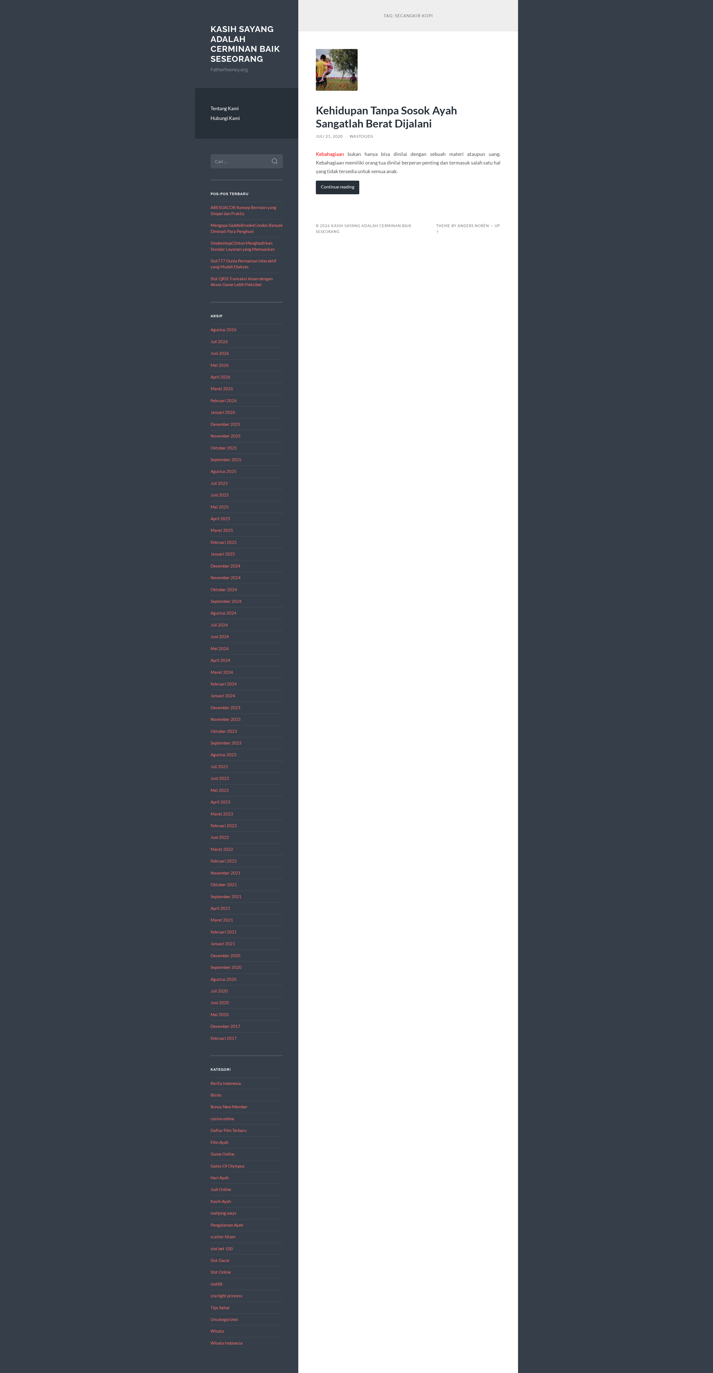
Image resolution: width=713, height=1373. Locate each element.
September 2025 (226, 459)
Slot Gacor (220, 1260)
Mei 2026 (220, 365)
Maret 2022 (222, 849)
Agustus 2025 (223, 471)
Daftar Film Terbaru (228, 1130)
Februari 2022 (224, 860)
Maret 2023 (222, 813)
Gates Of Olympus (228, 1165)
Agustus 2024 (223, 612)
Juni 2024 (220, 636)
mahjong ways (223, 1212)
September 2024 (226, 601)
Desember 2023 (225, 707)
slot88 (217, 1283)
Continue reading (337, 186)
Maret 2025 (222, 530)
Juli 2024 (219, 624)
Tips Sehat (220, 1307)
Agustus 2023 (223, 754)
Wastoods (361, 136)
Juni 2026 (220, 353)
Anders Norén (473, 225)
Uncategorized (224, 1319)
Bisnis (216, 1094)
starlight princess (227, 1295)
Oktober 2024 (224, 589)
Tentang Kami (225, 108)
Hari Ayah (220, 1177)
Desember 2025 (225, 424)
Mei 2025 (220, 506)
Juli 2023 (219, 766)
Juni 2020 (220, 1002)
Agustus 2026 (223, 329)
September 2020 (226, 967)
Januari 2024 (223, 695)
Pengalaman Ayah (227, 1224)
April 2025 (220, 518)
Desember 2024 (225, 565)
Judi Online (221, 1189)
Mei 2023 (220, 790)
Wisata (217, 1330)
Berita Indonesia (226, 1083)
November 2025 (226, 435)
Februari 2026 (224, 400)
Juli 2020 (219, 990)
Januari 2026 (223, 412)
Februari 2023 (224, 825)
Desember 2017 (225, 1026)
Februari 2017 (224, 1038)
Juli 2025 (219, 483)
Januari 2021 (223, 943)
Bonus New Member (229, 1106)
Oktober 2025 (224, 447)
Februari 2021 (224, 931)
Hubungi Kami (225, 118)
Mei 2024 (220, 648)
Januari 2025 (223, 553)
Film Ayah (219, 1142)
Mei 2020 (220, 1014)
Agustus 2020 (223, 979)
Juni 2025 (220, 494)
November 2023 (226, 719)
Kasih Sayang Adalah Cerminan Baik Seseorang (245, 44)
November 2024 (226, 577)
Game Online (223, 1153)
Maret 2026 (222, 388)
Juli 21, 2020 (329, 136)
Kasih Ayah (221, 1201)
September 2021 (226, 896)
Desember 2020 (225, 955)
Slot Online (221, 1271)
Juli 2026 (219, 341)
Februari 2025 (224, 542)
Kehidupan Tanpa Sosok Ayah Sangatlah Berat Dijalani (386, 117)
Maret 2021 (222, 919)
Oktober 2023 (224, 731)
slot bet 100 (222, 1248)
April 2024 (220, 660)
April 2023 (220, 801)
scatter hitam (223, 1236)
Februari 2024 (224, 683)
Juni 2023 (220, 778)
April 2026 (220, 376)
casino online (222, 1118)
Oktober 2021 (224, 884)
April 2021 (220, 908)
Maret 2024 (222, 672)
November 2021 (226, 872)
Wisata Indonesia (227, 1342)
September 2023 (226, 742)
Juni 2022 (220, 837)
